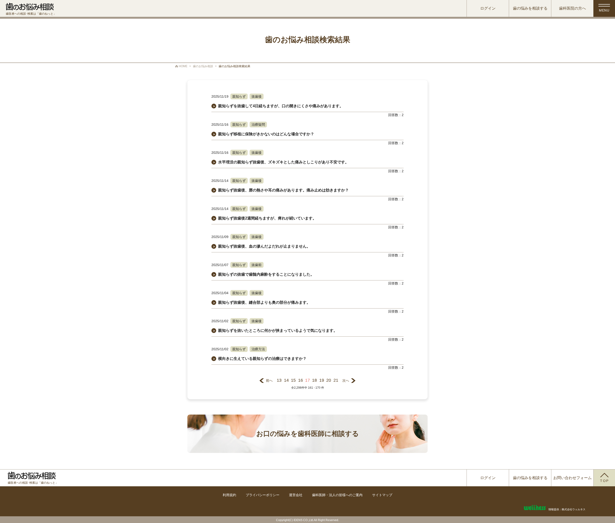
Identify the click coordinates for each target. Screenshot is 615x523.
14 (286, 380)
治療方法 (258, 349)
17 (307, 380)
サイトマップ (382, 495)
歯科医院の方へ (572, 8)
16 (300, 380)
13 (279, 380)
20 (328, 380)
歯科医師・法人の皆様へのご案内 (337, 495)
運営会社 (295, 495)
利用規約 (229, 495)
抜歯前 (257, 265)
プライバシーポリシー (262, 495)
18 (314, 380)
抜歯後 (257, 96)
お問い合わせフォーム (572, 478)
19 (321, 380)
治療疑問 (258, 124)
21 (335, 380)
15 (293, 380)
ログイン (488, 8)
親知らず (239, 96)
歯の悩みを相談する (530, 8)
